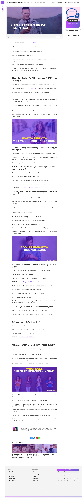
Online (65, 2)
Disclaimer (11, 476)
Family (53, 2)
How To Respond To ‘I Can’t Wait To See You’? (31, 282)
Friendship (76, 2)
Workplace (70, 2)
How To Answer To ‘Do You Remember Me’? (31, 187)
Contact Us (11, 474)
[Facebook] (30, 438)
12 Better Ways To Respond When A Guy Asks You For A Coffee (18, 456)
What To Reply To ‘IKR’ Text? (26, 337)
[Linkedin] (34, 438)
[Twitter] (32, 438)
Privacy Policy (12, 478)
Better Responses (15, 2)
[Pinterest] (37, 438)
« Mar (58, 483)
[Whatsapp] (39, 438)
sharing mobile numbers (30, 88)
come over (33, 228)
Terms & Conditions (13, 480)
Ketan (22, 37)
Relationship (59, 2)
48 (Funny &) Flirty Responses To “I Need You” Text (33, 456)
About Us (11, 471)
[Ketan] (15, 431)
